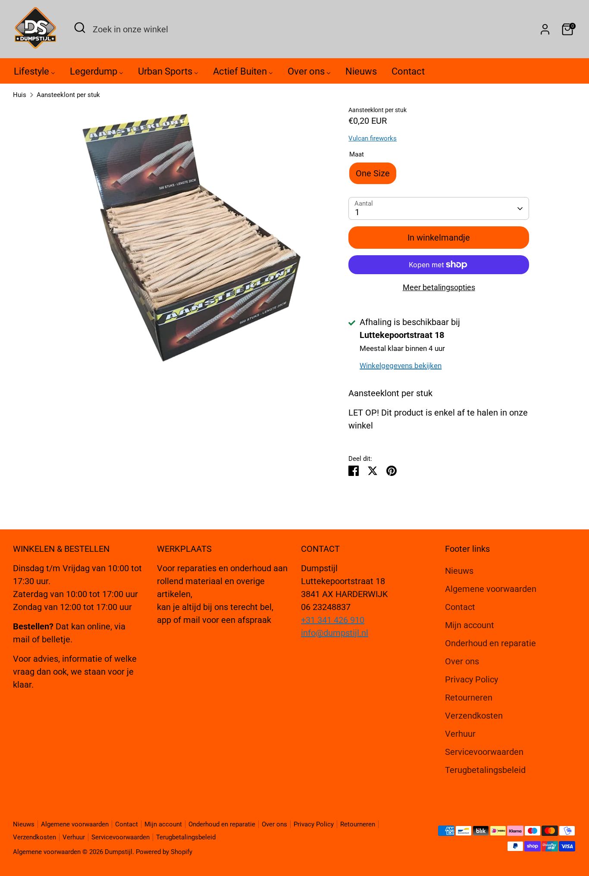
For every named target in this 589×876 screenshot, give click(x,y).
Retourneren (468, 697)
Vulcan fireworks (372, 138)
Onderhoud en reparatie (490, 643)
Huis (19, 95)
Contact (460, 607)
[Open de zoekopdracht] (79, 27)
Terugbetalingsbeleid (485, 770)
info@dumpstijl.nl (334, 633)
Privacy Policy (471, 679)
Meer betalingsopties (439, 287)
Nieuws (459, 571)
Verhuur (460, 734)
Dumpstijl (118, 852)
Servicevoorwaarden (484, 752)
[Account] (545, 29)
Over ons (462, 661)
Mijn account (469, 625)
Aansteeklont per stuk (68, 95)
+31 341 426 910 (332, 620)
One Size (373, 173)
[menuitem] (34, 73)
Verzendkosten (474, 715)
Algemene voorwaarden (490, 589)
